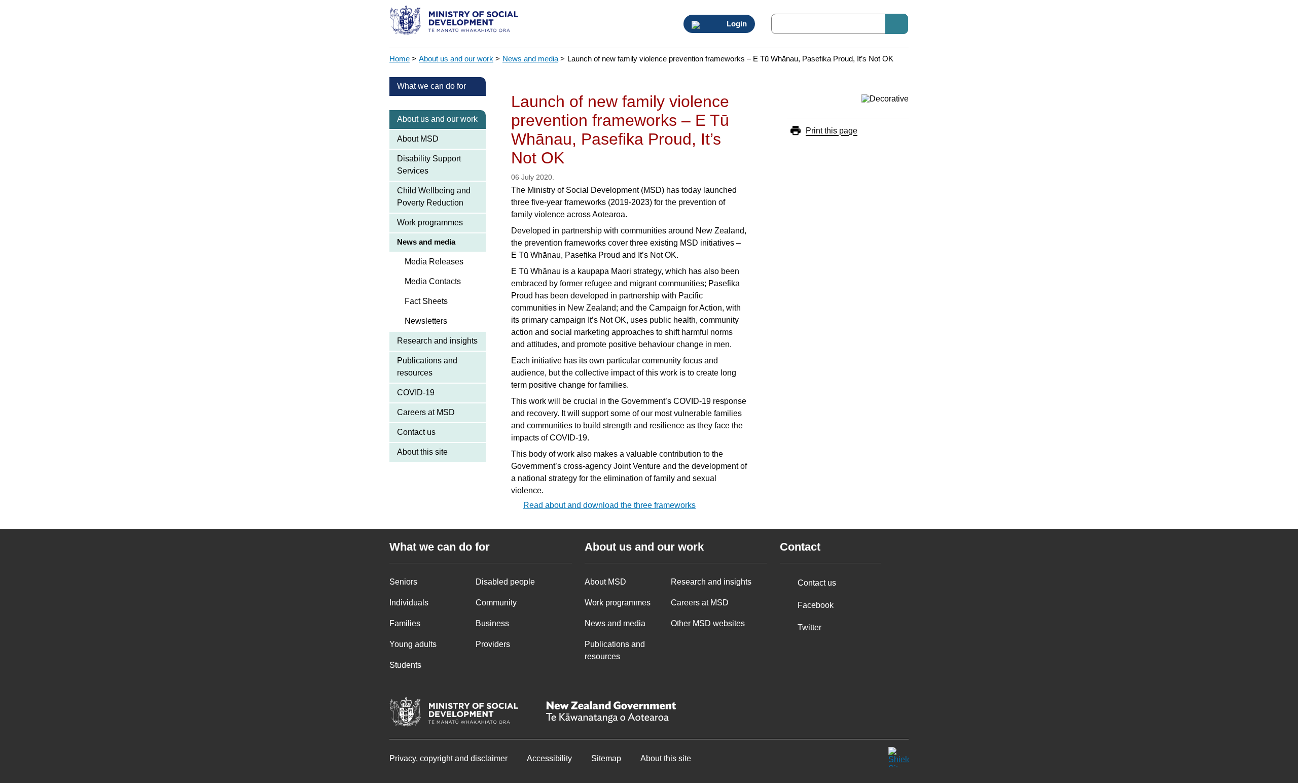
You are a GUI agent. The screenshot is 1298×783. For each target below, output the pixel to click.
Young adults (413, 644)
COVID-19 (416, 392)
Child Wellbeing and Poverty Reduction (434, 196)
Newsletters (426, 321)
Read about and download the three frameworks (609, 505)
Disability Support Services (429, 164)
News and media (530, 58)
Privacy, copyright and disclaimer (448, 758)
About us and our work (456, 58)
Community (496, 602)
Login (736, 24)
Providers (493, 644)
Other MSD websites (708, 623)
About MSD (418, 138)
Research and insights (437, 340)
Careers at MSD (426, 412)
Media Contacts (433, 281)
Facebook (816, 605)
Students (405, 665)
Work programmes (430, 222)
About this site (422, 452)
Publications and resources (427, 366)
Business (492, 623)
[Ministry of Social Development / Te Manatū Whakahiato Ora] (455, 21)
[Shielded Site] (898, 757)
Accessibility (549, 758)
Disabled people (505, 581)
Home (399, 58)
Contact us (416, 432)
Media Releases (434, 261)
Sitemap (606, 758)
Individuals (408, 602)
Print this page (831, 130)
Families (404, 623)
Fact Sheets (426, 301)
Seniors (403, 581)
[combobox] (839, 24)
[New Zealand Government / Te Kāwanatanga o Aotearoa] (611, 713)
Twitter (809, 627)
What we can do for (431, 86)
